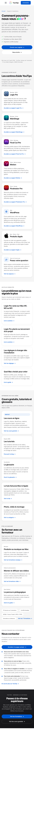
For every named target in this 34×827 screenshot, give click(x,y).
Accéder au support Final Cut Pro (15, 154)
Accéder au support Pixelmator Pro (15, 202)
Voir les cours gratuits (11, 431)
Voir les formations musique (13, 560)
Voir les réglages (10, 363)
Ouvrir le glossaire (10, 477)
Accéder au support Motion (13, 178)
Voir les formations (17, 716)
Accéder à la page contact (17, 647)
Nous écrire (17, 52)
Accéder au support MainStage (14, 132)
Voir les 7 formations (25, 618)
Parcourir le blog (9, 454)
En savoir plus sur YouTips (10, 683)
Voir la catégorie (9, 517)
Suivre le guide (9, 603)
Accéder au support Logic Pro (13, 108)
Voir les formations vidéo (12, 581)
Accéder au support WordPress (14, 226)
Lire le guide (8, 382)
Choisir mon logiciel (17, 47)
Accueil (3, 11)
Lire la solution (9, 321)
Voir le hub (8, 498)
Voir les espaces (9, 274)
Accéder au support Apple (12, 250)
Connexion (26, 2)
